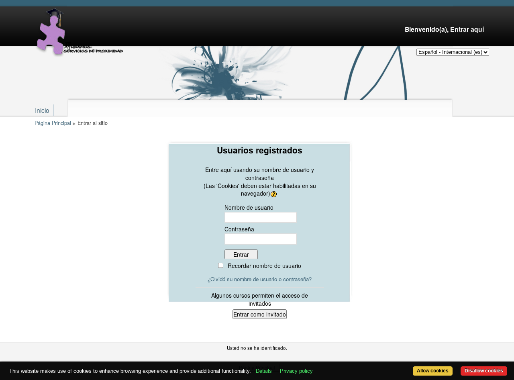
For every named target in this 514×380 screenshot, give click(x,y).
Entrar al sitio (93, 123)
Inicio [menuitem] (42, 110)
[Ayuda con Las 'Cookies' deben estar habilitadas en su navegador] (274, 193)
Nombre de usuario (248, 207)
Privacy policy (296, 371)
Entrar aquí (467, 29)
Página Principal (53, 123)
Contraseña (239, 229)
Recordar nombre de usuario (264, 266)
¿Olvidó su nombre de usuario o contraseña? (260, 279)
